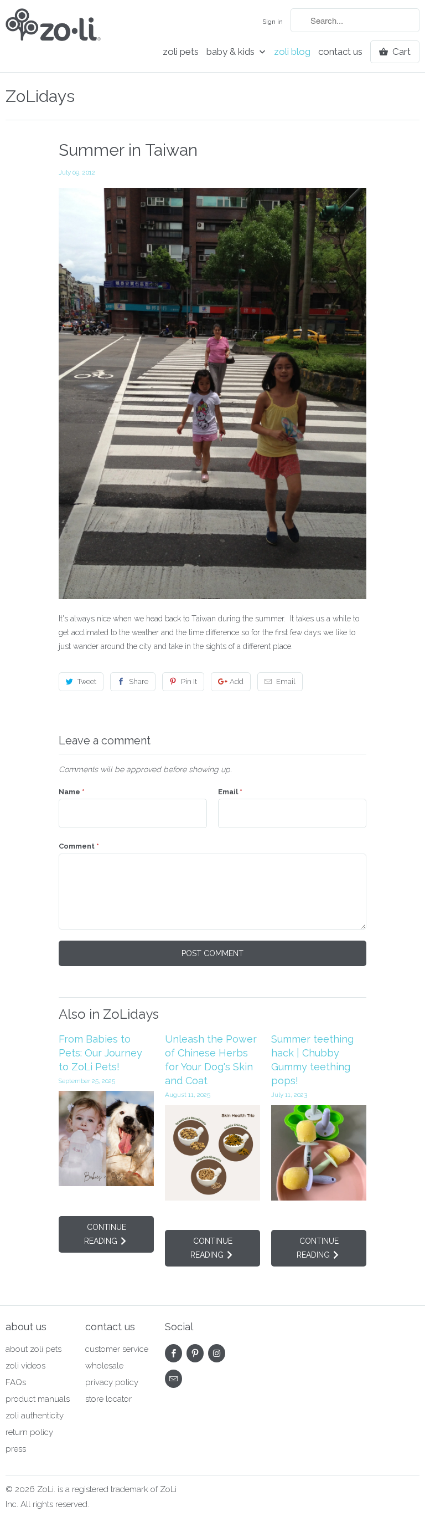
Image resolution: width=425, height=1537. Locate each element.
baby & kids (231, 52)
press (16, 1449)
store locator (108, 1399)
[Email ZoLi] (173, 1379)
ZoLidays (40, 96)
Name (72, 792)
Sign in (272, 21)
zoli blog (292, 52)
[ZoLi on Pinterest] (195, 1353)
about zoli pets (33, 1349)
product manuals (38, 1399)
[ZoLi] (53, 32)
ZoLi (45, 1489)
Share (138, 681)
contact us (340, 52)
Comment (79, 846)
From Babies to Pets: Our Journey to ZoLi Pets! (100, 1053)
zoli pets (181, 52)
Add (236, 681)
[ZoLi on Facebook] (173, 1353)
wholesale (104, 1366)
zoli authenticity (35, 1416)
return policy (29, 1432)
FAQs (16, 1382)
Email (286, 681)
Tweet (86, 681)
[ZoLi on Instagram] (216, 1353)
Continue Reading (105, 1234)
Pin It (189, 681)
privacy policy (111, 1382)
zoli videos (25, 1366)
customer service (116, 1349)
